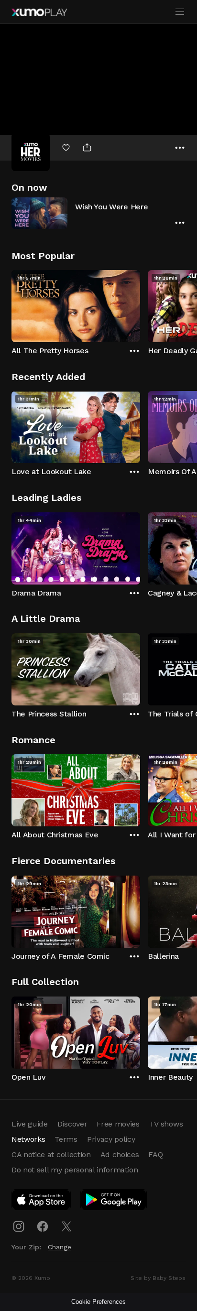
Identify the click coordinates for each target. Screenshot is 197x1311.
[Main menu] (180, 12)
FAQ (155, 1154)
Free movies (118, 1123)
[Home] (39, 12)
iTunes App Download (41, 1201)
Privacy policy (111, 1139)
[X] (66, 1226)
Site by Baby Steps (158, 1278)
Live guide (29, 1123)
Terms (66, 1139)
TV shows (166, 1123)
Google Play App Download (114, 1201)
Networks (28, 1139)
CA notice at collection (51, 1154)
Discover (72, 1123)
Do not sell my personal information (74, 1169)
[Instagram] (18, 1226)
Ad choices (119, 1154)
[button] (98, 212)
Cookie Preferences (98, 1301)
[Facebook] (42, 1226)
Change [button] (59, 1247)
